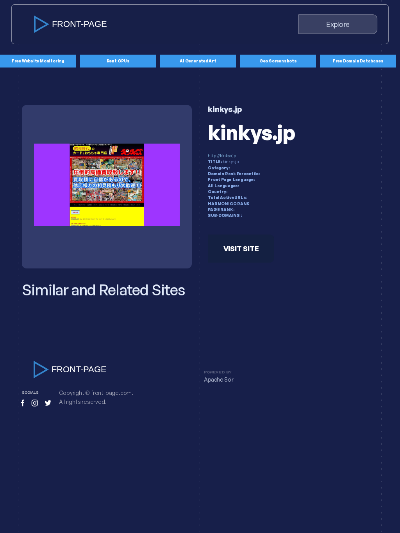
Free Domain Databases (358, 61)
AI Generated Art (198, 61)
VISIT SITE (241, 248)
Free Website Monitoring (38, 61)
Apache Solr (219, 379)
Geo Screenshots (278, 61)
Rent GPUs (118, 61)
